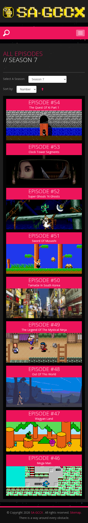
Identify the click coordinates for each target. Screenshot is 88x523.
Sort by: (8, 89)
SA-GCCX (37, 512)
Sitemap (75, 512)
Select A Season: (14, 79)
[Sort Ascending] (42, 89)
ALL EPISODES (23, 54)
